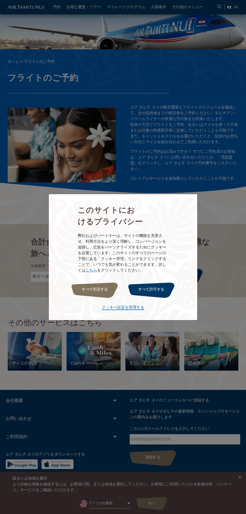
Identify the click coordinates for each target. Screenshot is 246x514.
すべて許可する (151, 289)
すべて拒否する (95, 289)
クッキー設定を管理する (123, 307)
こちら (91, 270)
